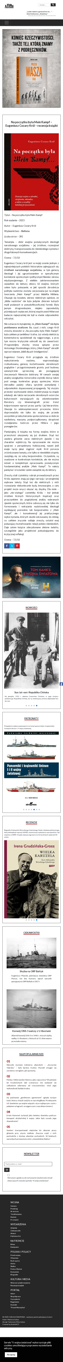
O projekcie (15, 1299)
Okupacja (14, 1258)
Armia (12, 1263)
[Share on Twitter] (12, 545)
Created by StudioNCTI (10, 1324)
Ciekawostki (15, 1231)
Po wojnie (14, 1220)
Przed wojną (15, 1255)
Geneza (13, 1206)
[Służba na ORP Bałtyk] (31, 953)
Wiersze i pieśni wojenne (20, 1283)
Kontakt (13, 1305)
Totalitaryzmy (15, 1214)
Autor (12, 1293)
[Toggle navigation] (6, 22)
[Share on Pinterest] (17, 545)
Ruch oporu (15, 1261)
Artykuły (13, 1228)
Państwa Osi (15, 1236)
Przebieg (14, 1209)
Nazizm (13, 1217)
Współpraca (15, 1296)
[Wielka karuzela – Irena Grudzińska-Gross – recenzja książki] (31, 879)
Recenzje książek (17, 1285)
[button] (26, 705)
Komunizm (14, 1272)
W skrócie (14, 1211)
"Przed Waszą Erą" (17, 1307)
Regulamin (14, 1302)
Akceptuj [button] (11, 1354)
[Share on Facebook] (6, 545)
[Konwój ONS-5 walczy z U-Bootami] (31, 1008)
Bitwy (12, 1244)
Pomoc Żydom (16, 1269)
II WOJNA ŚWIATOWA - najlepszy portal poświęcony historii (30, 1317)
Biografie (14, 1275)
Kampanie (14, 1247)
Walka (13, 1266)
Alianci (13, 1233)
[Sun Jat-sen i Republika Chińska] (31, 650)
